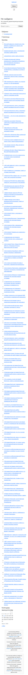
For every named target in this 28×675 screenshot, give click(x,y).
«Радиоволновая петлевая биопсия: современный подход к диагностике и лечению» (14, 373)
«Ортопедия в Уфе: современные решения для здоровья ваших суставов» (13, 226)
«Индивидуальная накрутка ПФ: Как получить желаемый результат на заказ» (14, 187)
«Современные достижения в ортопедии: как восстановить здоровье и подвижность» (12, 283)
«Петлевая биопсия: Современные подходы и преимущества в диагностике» (13, 385)
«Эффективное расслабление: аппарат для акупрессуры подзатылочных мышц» (15, 603)
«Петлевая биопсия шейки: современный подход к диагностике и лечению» (14, 411)
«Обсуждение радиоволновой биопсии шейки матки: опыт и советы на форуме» (15, 556)
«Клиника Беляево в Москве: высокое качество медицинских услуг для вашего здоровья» (14, 529)
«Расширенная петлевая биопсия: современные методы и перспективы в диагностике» (15, 367)
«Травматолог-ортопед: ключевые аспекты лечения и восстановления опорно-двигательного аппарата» (14, 88)
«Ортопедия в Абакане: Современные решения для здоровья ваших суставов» (14, 276)
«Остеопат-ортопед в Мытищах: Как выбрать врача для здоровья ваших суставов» (14, 100)
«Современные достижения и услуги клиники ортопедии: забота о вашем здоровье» (14, 312)
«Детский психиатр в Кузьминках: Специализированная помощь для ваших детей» (14, 591)
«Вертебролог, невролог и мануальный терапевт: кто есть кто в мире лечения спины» (15, 536)
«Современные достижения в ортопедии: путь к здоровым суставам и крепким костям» (15, 290)
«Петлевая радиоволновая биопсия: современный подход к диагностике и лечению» (14, 392)
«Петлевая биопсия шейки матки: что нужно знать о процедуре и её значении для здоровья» (14, 473)
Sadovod (14, 2)
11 (4, 616)
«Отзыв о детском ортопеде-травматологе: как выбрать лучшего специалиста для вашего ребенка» (14, 568)
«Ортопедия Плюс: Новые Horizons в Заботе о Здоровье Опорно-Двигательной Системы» (14, 245)
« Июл (3, 626)
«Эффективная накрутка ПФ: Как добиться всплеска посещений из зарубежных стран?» (13, 194)
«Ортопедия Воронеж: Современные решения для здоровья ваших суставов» (14, 220)
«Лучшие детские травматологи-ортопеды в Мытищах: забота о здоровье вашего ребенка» (13, 550)
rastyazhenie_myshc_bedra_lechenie (14, 56)
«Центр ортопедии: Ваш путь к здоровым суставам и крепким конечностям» (12, 360)
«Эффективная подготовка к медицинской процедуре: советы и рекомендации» (14, 201)
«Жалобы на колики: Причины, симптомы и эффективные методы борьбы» (13, 122)
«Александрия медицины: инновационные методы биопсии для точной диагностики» (14, 332)
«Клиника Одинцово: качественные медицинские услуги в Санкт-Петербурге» (14, 500)
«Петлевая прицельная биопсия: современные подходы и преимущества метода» (13, 399)
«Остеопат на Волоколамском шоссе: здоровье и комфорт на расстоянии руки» (14, 450)
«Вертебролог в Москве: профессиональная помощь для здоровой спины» (13, 129)
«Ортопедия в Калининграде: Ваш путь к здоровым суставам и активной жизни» (15, 257)
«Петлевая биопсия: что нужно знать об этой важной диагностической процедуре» (14, 444)
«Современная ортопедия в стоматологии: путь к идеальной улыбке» (13, 238)
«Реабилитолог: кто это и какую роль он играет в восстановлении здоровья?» (14, 156)
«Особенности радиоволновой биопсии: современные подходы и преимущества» (13, 208)
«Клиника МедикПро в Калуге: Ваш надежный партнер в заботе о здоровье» (13, 507)
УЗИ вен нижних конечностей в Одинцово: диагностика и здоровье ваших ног (14, 76)
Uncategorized (8, 34)
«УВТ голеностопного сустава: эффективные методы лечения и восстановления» (13, 543)
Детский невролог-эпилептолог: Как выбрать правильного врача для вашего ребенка (14, 45)
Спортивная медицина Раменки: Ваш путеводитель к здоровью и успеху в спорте (14, 69)
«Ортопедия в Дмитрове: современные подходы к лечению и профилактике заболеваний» (15, 269)
